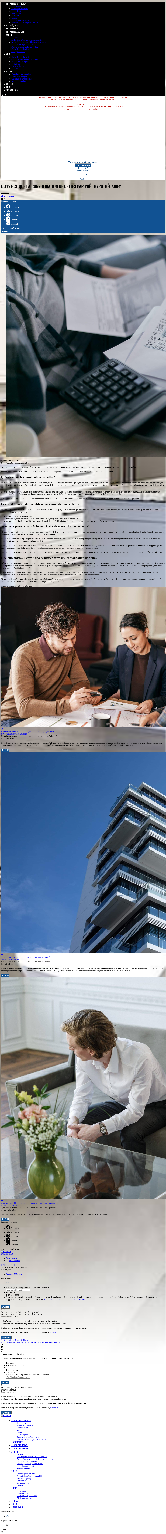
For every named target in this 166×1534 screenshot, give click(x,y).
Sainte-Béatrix (17, 11)
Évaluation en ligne (19, 76)
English (83, 179)
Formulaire (10, 1292)
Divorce (14, 37)
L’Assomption (17, 18)
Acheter (9, 34)
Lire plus (5, 750)
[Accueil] (87, 168)
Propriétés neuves (14, 28)
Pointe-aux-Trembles (19, 9)
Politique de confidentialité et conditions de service (64, 1299)
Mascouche (16, 13)
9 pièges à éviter (18, 51)
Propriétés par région (16, 3)
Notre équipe (12, 25)
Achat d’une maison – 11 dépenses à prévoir (29, 42)
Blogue (9, 87)
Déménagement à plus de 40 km (24, 47)
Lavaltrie (15, 16)
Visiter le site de (15, 1340)
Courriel (14, 224)
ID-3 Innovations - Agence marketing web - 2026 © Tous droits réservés (30, 1342)
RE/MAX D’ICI (8, 1265)
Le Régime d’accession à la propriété (26, 40)
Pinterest (14, 215)
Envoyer (5, 1382)
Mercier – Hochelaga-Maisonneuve (25, 23)
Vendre (9, 54)
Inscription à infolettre (15, 1365)
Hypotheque (9, 196)
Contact (10, 84)
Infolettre (10, 1363)
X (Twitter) (15, 211)
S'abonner (5, 1307)
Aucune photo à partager (11, 228)
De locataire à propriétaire (22, 44)
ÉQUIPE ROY (7, 1254)
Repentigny (16, 6)
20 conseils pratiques (19, 62)
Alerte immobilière (19, 81)
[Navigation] (69, 162)
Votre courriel (11, 1372)
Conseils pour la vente (20, 57)
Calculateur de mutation (21, 74)
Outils (9, 71)
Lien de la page (12, 1295)
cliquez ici (54, 1332)
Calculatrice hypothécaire (21, 79)
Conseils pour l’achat (20, 49)
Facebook (15, 207)
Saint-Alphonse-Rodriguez (22, 20)
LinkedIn (14, 220)
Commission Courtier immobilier (24, 59)
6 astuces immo (84, 165)
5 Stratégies (16, 64)
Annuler (5, 231)
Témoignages (12, 90)
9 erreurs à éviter (18, 66)
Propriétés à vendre (15, 31)
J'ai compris (6, 1337)
